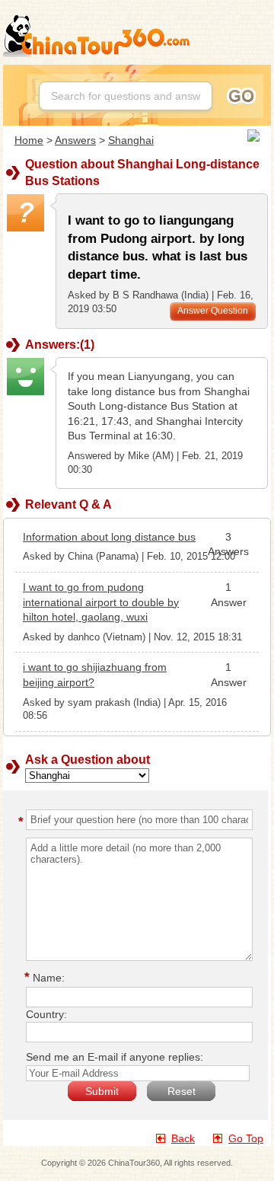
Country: (46, 1014)
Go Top (245, 1138)
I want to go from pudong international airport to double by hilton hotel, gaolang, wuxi (101, 602)
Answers (75, 140)
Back (183, 1138)
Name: (47, 978)
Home (28, 140)
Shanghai (131, 140)
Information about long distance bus (109, 537)
